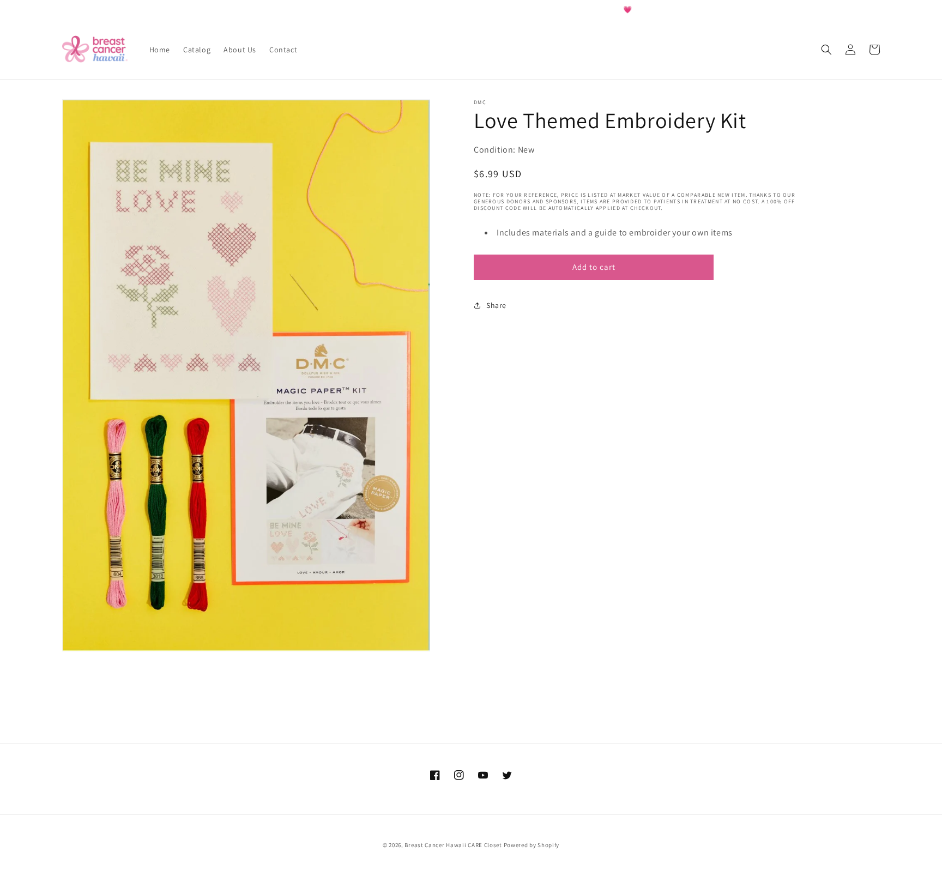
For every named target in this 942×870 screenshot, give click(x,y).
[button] (826, 50)
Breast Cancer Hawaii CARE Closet (453, 845)
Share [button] (496, 305)
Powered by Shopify (532, 845)
